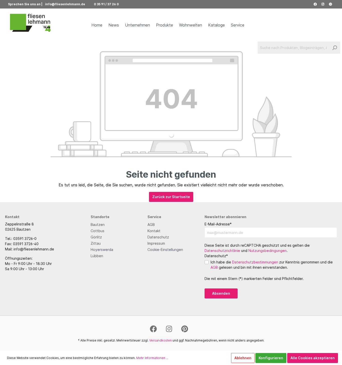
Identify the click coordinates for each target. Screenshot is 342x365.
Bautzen (98, 224)
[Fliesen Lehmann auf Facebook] (315, 4)
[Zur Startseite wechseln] (30, 23)
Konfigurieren (271, 358)
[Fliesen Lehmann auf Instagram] (322, 4)
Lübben (97, 256)
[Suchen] (334, 48)
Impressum (156, 243)
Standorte (100, 217)
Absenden (221, 293)
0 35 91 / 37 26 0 (106, 4)
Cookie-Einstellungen (165, 249)
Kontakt (153, 231)
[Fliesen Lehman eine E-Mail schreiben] (87, 4)
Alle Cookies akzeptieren (312, 358)
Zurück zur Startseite (171, 197)
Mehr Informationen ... (152, 358)
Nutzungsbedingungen (267, 250)
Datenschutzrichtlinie (222, 250)
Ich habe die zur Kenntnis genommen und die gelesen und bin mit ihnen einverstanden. (272, 264)
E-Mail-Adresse (218, 224)
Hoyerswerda (102, 249)
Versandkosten (160, 340)
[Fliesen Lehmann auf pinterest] (330, 4)
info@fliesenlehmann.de (65, 4)
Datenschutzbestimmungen (255, 262)
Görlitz (96, 237)
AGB (151, 224)
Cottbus (97, 231)
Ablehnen (242, 358)
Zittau (96, 243)
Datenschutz (158, 237)
